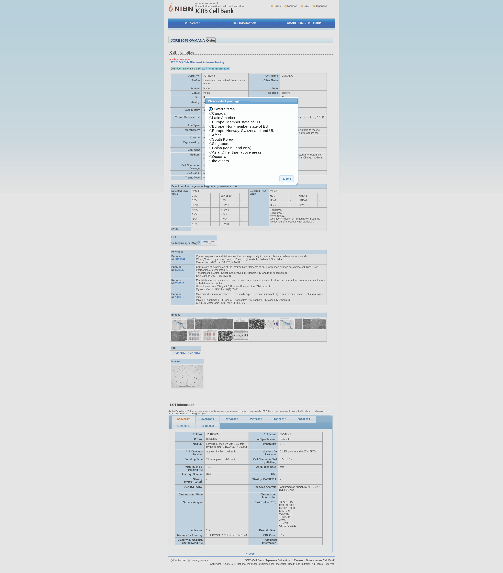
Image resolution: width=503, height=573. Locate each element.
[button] (286, 178)
